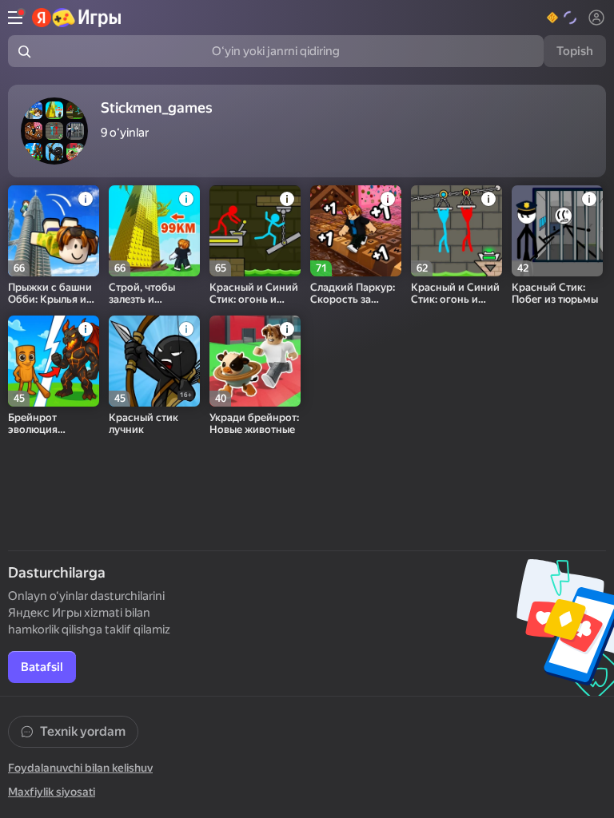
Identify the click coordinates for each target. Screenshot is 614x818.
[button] (562, 17)
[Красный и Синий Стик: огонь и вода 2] (456, 230)
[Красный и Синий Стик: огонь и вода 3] (255, 230)
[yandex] (77, 17)
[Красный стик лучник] (154, 361)
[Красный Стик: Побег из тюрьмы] (557, 230)
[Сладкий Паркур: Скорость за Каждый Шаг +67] (355, 230)
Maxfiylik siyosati (51, 791)
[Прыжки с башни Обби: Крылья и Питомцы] (53, 230)
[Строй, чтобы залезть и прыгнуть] (154, 230)
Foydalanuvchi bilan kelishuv (80, 767)
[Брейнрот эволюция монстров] (53, 361)
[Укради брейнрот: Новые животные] (255, 361)
